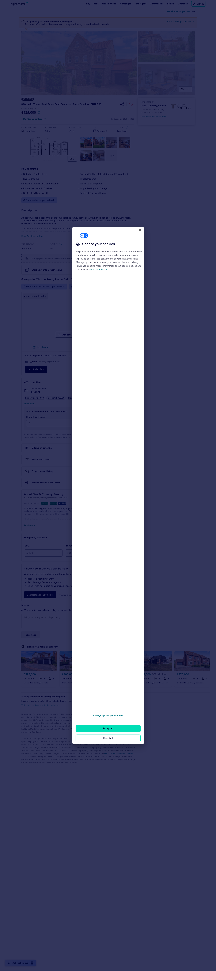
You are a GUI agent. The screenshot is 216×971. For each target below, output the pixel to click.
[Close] (140, 230)
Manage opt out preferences (108, 715)
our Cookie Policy (98, 269)
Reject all (108, 738)
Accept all (108, 728)
